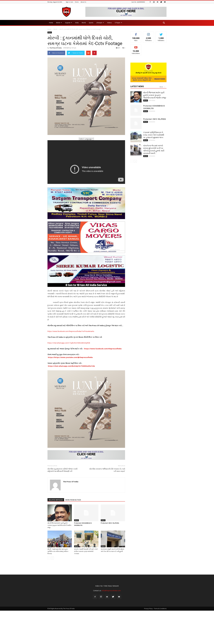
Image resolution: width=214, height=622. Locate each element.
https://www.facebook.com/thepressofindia (102, 348)
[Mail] (157, 2)
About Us (83, 2)
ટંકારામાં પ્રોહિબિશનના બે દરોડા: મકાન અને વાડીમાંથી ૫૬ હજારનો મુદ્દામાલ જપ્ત (153, 135)
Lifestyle (99, 23)
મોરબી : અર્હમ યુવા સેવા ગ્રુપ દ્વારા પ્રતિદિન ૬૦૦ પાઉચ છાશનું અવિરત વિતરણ (57, 551)
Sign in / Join (69, 2)
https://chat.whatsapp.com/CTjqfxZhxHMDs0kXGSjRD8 (68, 343)
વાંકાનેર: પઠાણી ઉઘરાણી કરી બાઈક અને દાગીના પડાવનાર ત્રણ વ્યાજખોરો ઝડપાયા (86, 551)
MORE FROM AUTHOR (73, 500)
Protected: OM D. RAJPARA (110, 523)
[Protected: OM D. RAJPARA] (113, 513)
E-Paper (117, 23)
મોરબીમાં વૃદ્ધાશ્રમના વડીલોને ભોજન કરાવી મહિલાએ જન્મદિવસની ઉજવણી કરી (62, 470)
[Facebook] (150, 2)
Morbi (58, 23)
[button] (164, 23)
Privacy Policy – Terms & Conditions (155, 609)
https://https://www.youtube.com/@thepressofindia (70, 357)
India (77, 23)
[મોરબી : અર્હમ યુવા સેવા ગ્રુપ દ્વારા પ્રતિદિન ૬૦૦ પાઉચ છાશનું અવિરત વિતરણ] (59, 539)
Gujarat (67, 23)
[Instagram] (153, 2)
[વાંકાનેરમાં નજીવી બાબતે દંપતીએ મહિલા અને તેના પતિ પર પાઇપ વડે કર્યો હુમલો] (113, 539)
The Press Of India (55, 48)
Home (77, 2)
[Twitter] (161, 2)
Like (136, 33)
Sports (91, 23)
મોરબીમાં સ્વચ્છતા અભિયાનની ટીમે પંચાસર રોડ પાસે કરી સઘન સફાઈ (107, 470)
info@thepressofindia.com (111, 590)
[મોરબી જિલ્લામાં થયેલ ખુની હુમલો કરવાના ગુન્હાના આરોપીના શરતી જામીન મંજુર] (59, 513)
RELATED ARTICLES (56, 500)
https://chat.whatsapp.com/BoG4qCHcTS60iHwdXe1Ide (71, 366)
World (84, 23)
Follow (148, 33)
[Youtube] (165, 2)
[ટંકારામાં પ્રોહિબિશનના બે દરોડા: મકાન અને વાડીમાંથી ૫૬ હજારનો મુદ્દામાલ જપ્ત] (136, 136)
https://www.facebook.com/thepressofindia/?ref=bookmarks (70, 331)
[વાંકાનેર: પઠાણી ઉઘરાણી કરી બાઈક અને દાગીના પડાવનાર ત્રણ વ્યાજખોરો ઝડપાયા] (86, 539)
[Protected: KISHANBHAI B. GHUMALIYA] (86, 513)
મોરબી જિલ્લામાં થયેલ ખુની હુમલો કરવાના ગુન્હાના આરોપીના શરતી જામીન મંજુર (59, 525)
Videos (109, 23)
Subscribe (135, 46)
